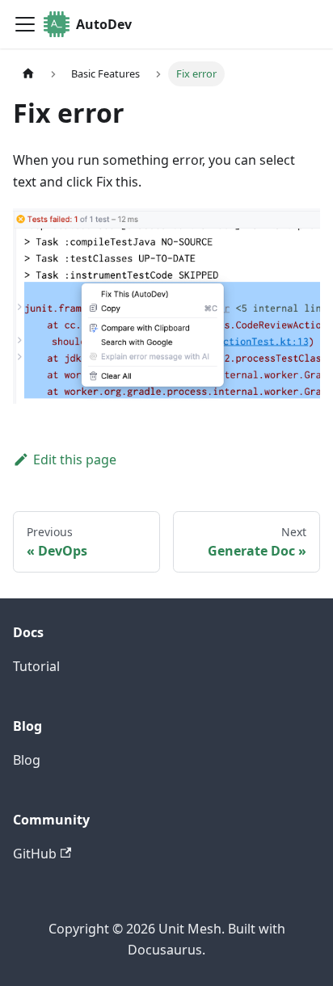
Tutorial (36, 666)
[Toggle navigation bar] (25, 24)
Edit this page (74, 459)
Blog (26, 760)
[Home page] (28, 73)
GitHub (35, 853)
